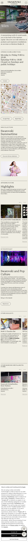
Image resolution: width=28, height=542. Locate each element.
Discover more (4, 237)
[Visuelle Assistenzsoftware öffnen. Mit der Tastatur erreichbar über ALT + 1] (24, 528)
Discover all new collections (10, 156)
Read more (6, 303)
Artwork (17, 206)
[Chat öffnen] (24, 534)
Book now (24, 345)
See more (3, 394)
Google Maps (6, 118)
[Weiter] (24, 202)
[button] (14, 97)
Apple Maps (18, 118)
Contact (5, 81)
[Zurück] (20, 202)
